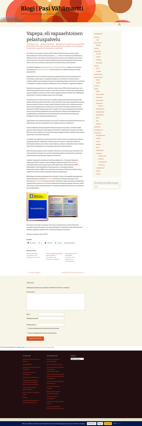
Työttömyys (101, 165)
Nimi (29, 314)
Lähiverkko (99, 97)
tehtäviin (38, 181)
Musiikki (98, 45)
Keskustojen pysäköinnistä (30, 377)
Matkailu (98, 144)
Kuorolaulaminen (27, 364)
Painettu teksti (98, 77)
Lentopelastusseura (71, 44)
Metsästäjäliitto (31, 46)
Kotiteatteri (97, 51)
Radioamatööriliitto (56, 46)
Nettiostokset (98, 74)
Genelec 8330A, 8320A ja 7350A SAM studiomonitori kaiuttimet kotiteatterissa (55, 376)
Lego (97, 40)
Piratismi (96, 86)
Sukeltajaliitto (79, 46)
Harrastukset (98, 43)
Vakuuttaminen (100, 168)
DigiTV (98, 91)
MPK (37, 46)
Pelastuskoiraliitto (44, 46)
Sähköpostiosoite (32, 319)
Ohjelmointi (99, 103)
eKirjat (98, 80)
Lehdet (98, 83)
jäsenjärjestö (61, 44)
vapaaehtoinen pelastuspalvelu (45, 48)
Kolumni (96, 48)
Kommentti (31, 292)
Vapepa (44, 44)
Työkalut (98, 71)
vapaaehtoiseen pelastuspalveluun (54, 67)
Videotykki (99, 63)
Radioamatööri (100, 109)
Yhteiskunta (50, 44)
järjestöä (75, 162)
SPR (73, 46)
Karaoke (98, 54)
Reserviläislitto (66, 46)
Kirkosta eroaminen (32, 253)
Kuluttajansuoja (100, 135)
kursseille (49, 179)
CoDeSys (100, 106)
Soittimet (99, 60)
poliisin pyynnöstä (43, 69)
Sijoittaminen (100, 150)
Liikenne (98, 138)
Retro (97, 147)
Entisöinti (96, 37)
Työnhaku (101, 159)
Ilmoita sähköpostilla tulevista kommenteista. (43, 328)
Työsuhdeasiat (102, 162)
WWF (61, 48)
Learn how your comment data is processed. (40, 347)
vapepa (57, 48)
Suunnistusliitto (31, 48)
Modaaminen (99, 100)
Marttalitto (81, 44)
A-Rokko (25, 397)
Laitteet (98, 57)
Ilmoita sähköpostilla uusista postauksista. (42, 333)
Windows (98, 124)
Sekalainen (97, 127)
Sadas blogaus (33, 272)
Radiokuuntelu (100, 112)
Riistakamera (100, 115)
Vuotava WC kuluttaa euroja (73, 272)
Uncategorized (98, 130)
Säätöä (96, 89)
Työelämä (99, 153)
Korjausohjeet (100, 94)
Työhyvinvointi (102, 156)
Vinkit (97, 118)
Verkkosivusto (31, 325)
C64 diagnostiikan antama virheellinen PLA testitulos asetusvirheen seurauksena (31, 382)
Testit (97, 68)
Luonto (98, 141)
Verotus (98, 174)
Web (97, 121)
